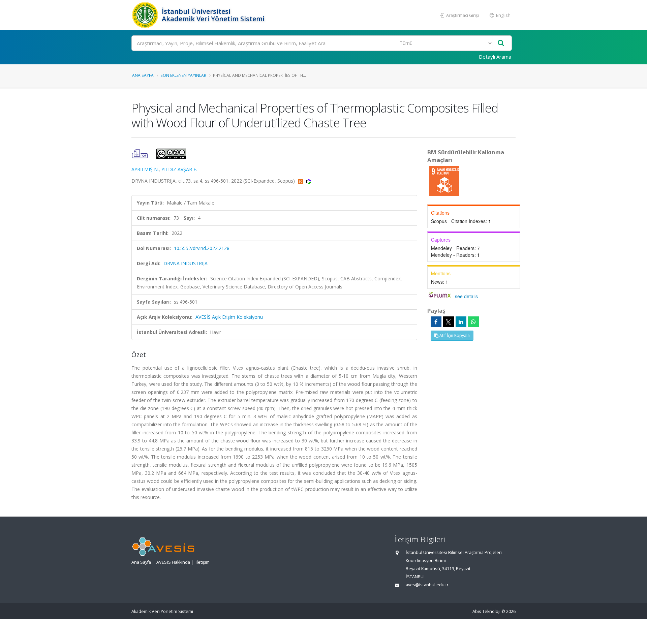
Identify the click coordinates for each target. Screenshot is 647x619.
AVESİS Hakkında (173, 562)
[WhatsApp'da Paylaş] (473, 321)
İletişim (202, 562)
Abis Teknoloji (486, 611)
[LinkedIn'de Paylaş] (461, 321)
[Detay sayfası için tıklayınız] (444, 180)
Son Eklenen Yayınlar (183, 75)
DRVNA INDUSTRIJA (185, 263)
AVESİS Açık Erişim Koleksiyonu (229, 317)
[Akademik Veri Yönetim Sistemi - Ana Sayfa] (145, 15)
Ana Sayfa (143, 75)
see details (466, 296)
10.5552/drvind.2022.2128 (201, 248)
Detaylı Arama (495, 56)
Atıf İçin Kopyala (454, 335)
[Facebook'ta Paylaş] (436, 321)
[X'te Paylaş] (448, 321)
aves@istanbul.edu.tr (427, 585)
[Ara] (501, 43)
